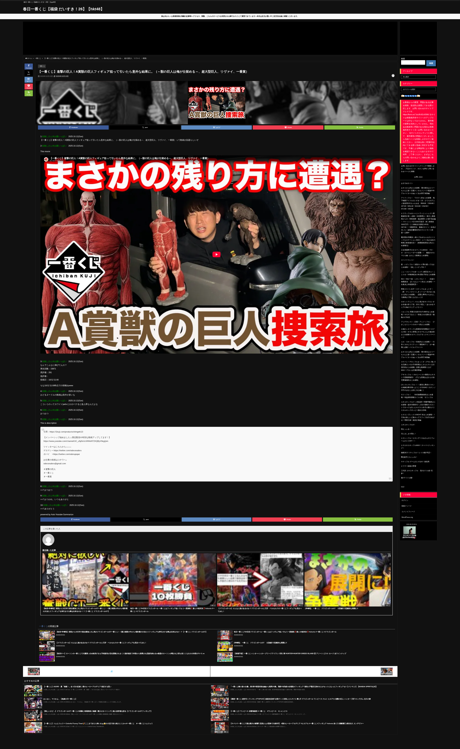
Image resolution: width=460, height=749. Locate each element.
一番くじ (42, 66)
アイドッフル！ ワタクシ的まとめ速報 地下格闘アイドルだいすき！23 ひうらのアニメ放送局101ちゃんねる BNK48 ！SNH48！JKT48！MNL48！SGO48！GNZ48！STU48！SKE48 (418, 203)
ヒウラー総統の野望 (408, 466)
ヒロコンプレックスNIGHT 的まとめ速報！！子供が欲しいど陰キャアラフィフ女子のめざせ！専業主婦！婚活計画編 (418, 417)
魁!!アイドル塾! (407, 478)
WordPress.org (407, 517)
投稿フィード (407, 506)
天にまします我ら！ (408, 433)
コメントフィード (408, 511)
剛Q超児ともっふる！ (409, 457)
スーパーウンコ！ (407, 260)
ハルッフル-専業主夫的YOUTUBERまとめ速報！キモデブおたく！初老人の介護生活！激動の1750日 (418, 314)
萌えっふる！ (406, 429)
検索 (403, 59)
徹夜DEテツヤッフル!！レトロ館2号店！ (416, 452)
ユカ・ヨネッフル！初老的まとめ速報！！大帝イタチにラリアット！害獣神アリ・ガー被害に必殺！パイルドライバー (418, 344)
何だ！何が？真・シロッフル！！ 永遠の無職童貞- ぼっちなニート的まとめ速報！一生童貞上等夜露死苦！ (418, 281)
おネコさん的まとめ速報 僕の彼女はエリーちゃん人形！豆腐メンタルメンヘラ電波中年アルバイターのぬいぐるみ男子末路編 (418, 190)
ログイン (405, 500)
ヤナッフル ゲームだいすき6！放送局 (415, 461)
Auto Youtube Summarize (62, 514)
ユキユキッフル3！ (408, 425)
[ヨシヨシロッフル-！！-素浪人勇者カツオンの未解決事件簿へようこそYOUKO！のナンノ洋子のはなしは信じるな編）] (418, 387)
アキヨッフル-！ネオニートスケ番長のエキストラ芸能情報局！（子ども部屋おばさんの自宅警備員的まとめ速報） (418, 377)
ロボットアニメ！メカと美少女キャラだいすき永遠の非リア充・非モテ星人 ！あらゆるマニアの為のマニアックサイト (418, 304)
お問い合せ (418, 177)
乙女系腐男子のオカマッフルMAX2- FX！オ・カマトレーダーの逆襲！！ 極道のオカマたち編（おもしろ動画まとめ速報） (418, 252)
